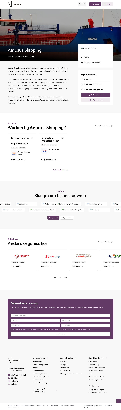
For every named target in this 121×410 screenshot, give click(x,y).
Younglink (63, 365)
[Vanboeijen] (32, 204)
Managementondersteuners (71, 374)
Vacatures (95, 4)
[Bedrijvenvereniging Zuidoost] (36, 210)
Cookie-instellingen (52, 405)
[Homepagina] (14, 4)
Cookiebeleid (40, 405)
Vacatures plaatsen (39, 374)
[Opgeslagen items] (84, 4)
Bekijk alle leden (67, 218)
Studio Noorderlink (95, 371)
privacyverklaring (66, 329)
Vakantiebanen (38, 371)
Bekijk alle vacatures (102, 126)
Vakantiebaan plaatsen (41, 377)
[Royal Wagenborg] (102, 204)
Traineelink (64, 368)
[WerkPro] (94, 210)
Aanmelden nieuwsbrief (97, 393)
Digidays (95, 405)
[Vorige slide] (55, 277)
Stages (35, 368)
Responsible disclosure (14, 408)
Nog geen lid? (53, 218)
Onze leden (92, 362)
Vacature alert (37, 380)
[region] (60, 149)
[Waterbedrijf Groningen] (58, 204)
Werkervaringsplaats (40, 365)
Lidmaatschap (93, 365)
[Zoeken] (80, 4)
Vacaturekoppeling (39, 383)
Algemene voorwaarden (67, 405)
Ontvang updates (97, 95)
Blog (90, 374)
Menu (109, 4)
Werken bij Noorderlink (97, 380)
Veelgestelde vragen (96, 390)
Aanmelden (60, 334)
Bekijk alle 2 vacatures (60, 170)
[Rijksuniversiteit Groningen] (74, 204)
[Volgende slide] (66, 277)
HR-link (63, 362)
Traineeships (37, 362)
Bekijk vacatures (97, 100)
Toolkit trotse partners (96, 368)
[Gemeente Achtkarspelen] (66, 210)
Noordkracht (65, 371)
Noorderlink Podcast (96, 377)
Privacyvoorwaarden (28, 405)
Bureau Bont (103, 405)
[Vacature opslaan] (32, 138)
